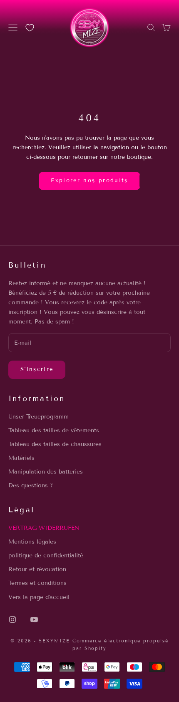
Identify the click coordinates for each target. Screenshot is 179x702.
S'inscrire (36, 369)
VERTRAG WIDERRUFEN (44, 528)
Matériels (21, 457)
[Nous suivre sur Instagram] (12, 619)
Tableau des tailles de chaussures (55, 444)
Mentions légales (32, 541)
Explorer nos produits (89, 180)
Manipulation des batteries (45, 471)
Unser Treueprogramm (38, 416)
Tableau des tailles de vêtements (53, 430)
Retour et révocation (37, 569)
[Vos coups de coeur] (30, 28)
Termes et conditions (37, 583)
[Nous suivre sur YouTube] (34, 619)
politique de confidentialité (45, 555)
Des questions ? (30, 485)
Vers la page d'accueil (39, 597)
